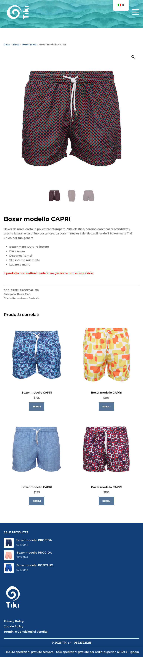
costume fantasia (28, 298)
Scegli (37, 406)
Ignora (134, 652)
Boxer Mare (24, 294)
